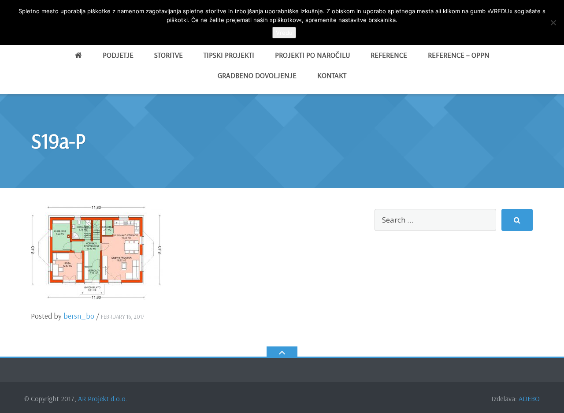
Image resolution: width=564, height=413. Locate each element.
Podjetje (118, 55)
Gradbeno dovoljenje (257, 75)
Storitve (168, 55)
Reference (389, 55)
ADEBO (529, 398)
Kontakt (331, 75)
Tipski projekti (229, 55)
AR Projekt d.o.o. (102, 398)
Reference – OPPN (459, 55)
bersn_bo (78, 315)
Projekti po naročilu (312, 55)
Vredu (284, 32)
